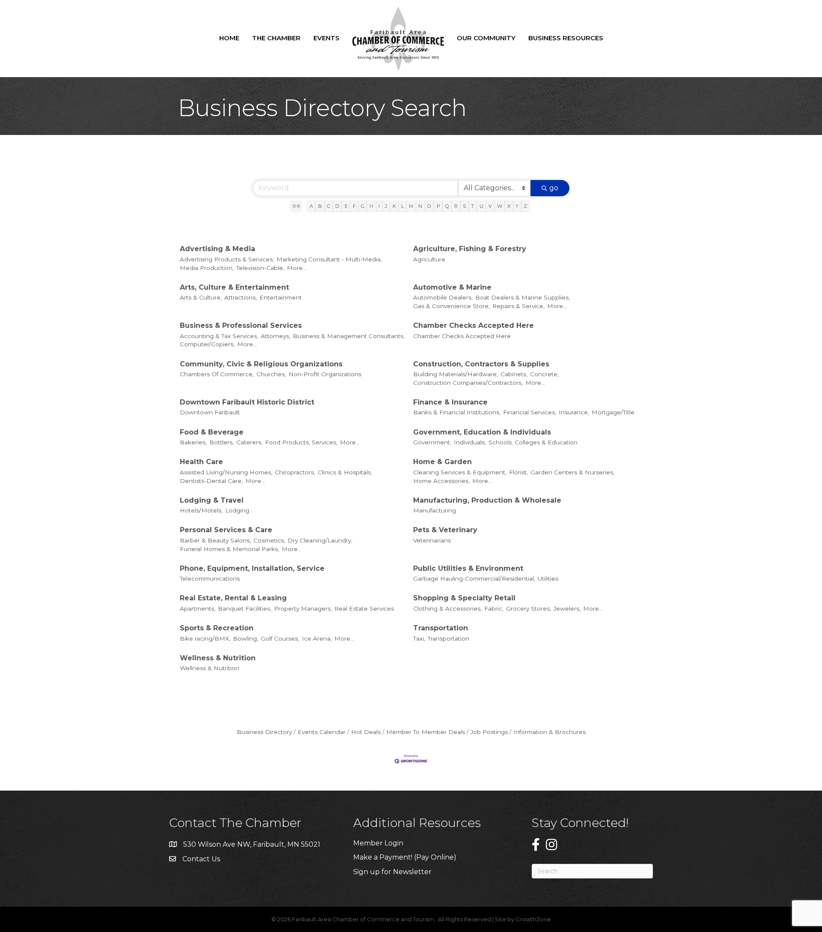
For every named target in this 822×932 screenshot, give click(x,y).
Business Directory (264, 731)
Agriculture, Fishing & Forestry (469, 249)
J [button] (386, 206)
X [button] (508, 206)
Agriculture (429, 259)
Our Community (486, 38)
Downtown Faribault (210, 412)
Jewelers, (567, 608)
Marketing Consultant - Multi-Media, (329, 259)
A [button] (311, 206)
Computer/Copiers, (207, 344)
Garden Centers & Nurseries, (572, 472)
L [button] (402, 206)
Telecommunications (210, 578)
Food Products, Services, (301, 442)
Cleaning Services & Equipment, (459, 472)
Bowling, (245, 638)
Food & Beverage (212, 432)
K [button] (394, 206)
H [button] (371, 206)
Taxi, (419, 638)
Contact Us (201, 859)
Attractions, (240, 297)
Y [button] (516, 206)
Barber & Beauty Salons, (215, 540)
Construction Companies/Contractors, (468, 382)
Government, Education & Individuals (482, 432)
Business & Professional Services (241, 325)
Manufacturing (434, 510)
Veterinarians (432, 540)
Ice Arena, (317, 638)
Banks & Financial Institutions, (456, 412)
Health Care (201, 462)
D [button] (337, 206)
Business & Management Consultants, (349, 336)
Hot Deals (366, 731)
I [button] (379, 206)
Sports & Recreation (216, 628)
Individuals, (470, 442)
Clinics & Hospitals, (345, 472)
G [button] (362, 206)
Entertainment (280, 297)
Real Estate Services (364, 608)
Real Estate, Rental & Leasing (233, 598)
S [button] (464, 206)
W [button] (499, 206)
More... (297, 267)
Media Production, (207, 267)
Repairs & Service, (518, 306)
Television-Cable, (260, 267)
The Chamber (276, 38)
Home (229, 38)
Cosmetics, (269, 540)
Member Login (378, 843)
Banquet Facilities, (244, 608)
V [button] (490, 206)
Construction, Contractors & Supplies (481, 364)
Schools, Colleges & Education (533, 442)
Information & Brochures (549, 731)
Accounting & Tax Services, (219, 336)
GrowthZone (533, 919)
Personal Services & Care (226, 530)
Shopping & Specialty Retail (464, 598)
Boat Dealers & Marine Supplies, (522, 297)
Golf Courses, (280, 638)
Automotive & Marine (452, 287)
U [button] (481, 206)
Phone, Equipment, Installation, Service (252, 568)
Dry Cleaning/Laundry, (320, 540)
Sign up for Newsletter (392, 872)
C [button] (328, 206)
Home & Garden (442, 462)
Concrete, (544, 374)
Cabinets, (513, 374)
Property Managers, (303, 608)
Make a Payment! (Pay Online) (405, 857)
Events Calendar (321, 731)
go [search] (553, 188)
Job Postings (489, 731)
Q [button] (447, 206)
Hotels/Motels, (201, 510)
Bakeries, (193, 442)
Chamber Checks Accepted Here (473, 325)
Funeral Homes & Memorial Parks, (229, 548)
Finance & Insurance (450, 402)
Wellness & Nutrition (218, 658)
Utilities (548, 578)
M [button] (411, 206)
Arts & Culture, (201, 297)
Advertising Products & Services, (227, 259)
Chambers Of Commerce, (217, 374)
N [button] (420, 206)
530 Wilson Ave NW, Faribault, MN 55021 (251, 844)
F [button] (354, 206)
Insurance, (574, 412)
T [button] (472, 206)
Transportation (440, 628)
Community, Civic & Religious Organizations (261, 364)
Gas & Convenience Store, (451, 306)
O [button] (429, 206)
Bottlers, (221, 442)
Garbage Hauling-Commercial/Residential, (474, 578)
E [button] (346, 206)
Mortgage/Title (613, 412)
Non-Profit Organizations (325, 374)
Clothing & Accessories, (447, 608)
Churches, (271, 374)
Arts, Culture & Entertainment (234, 287)
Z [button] (525, 206)
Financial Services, (529, 412)
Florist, (518, 472)
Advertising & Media (217, 249)
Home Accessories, (441, 480)
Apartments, (197, 608)
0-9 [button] (296, 206)
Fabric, (493, 608)
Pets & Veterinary (445, 530)
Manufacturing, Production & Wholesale (487, 500)
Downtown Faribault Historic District (247, 402)
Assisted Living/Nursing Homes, (226, 472)
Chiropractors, (295, 472)
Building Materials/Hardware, (455, 374)
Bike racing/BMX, (205, 638)
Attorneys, (275, 336)
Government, (432, 442)
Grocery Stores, (528, 608)
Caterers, (249, 442)
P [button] (438, 206)
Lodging (237, 510)
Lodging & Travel (212, 500)
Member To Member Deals (425, 731)
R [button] (456, 206)
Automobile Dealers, (443, 297)
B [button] (320, 206)
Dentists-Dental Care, (211, 480)
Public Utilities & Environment (468, 568)
